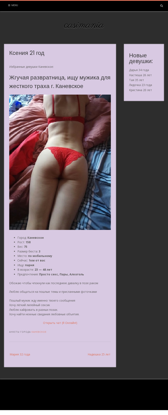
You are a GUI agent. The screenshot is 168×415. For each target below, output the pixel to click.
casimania (84, 25)
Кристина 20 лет (140, 90)
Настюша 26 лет (140, 75)
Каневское (39, 331)
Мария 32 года (20, 354)
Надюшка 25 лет (99, 354)
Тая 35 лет (136, 80)
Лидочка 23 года (140, 85)
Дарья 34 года (139, 70)
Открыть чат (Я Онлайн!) (60, 323)
